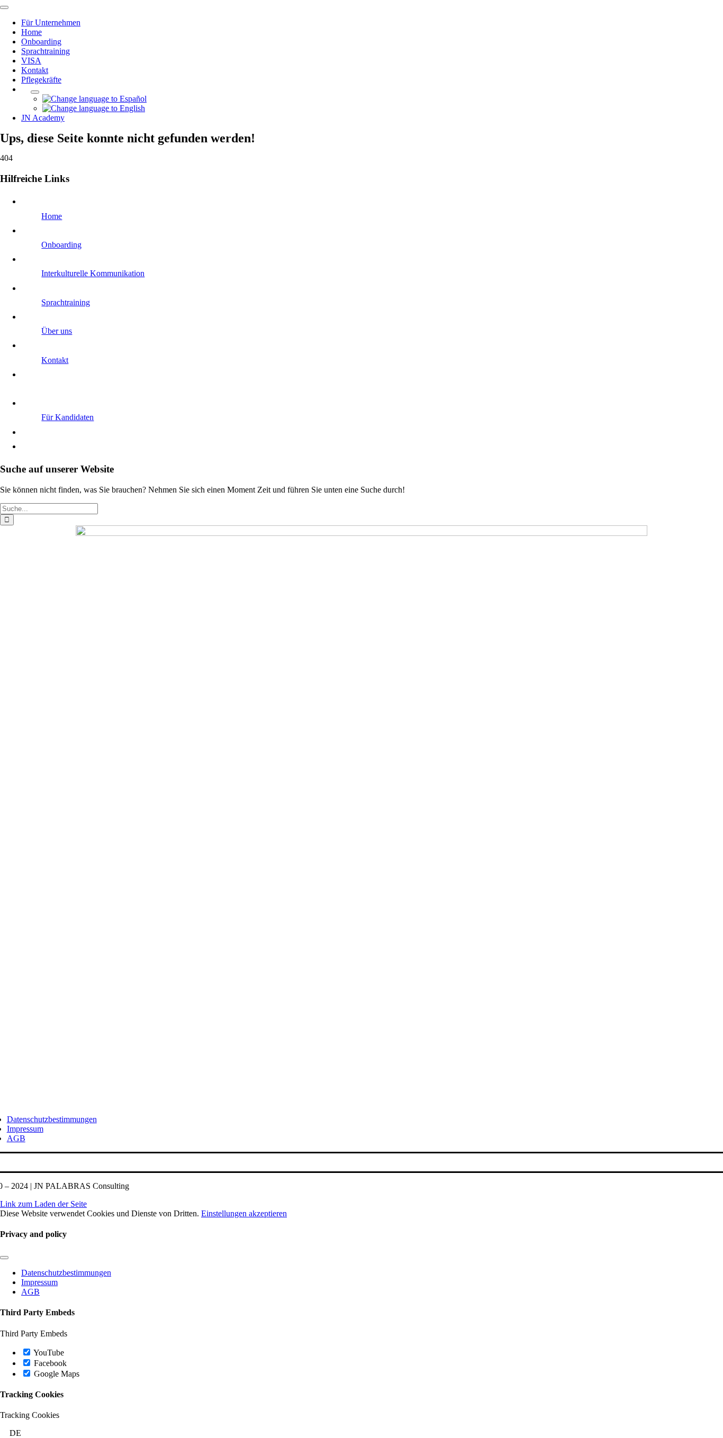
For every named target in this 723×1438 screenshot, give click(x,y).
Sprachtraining (65, 302)
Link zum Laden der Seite (43, 1203)
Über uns (56, 330)
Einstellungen (225, 1213)
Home (51, 216)
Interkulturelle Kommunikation (92, 273)
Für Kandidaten (67, 417)
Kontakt (54, 360)
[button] (361, 1433)
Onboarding (61, 244)
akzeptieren (268, 1213)
